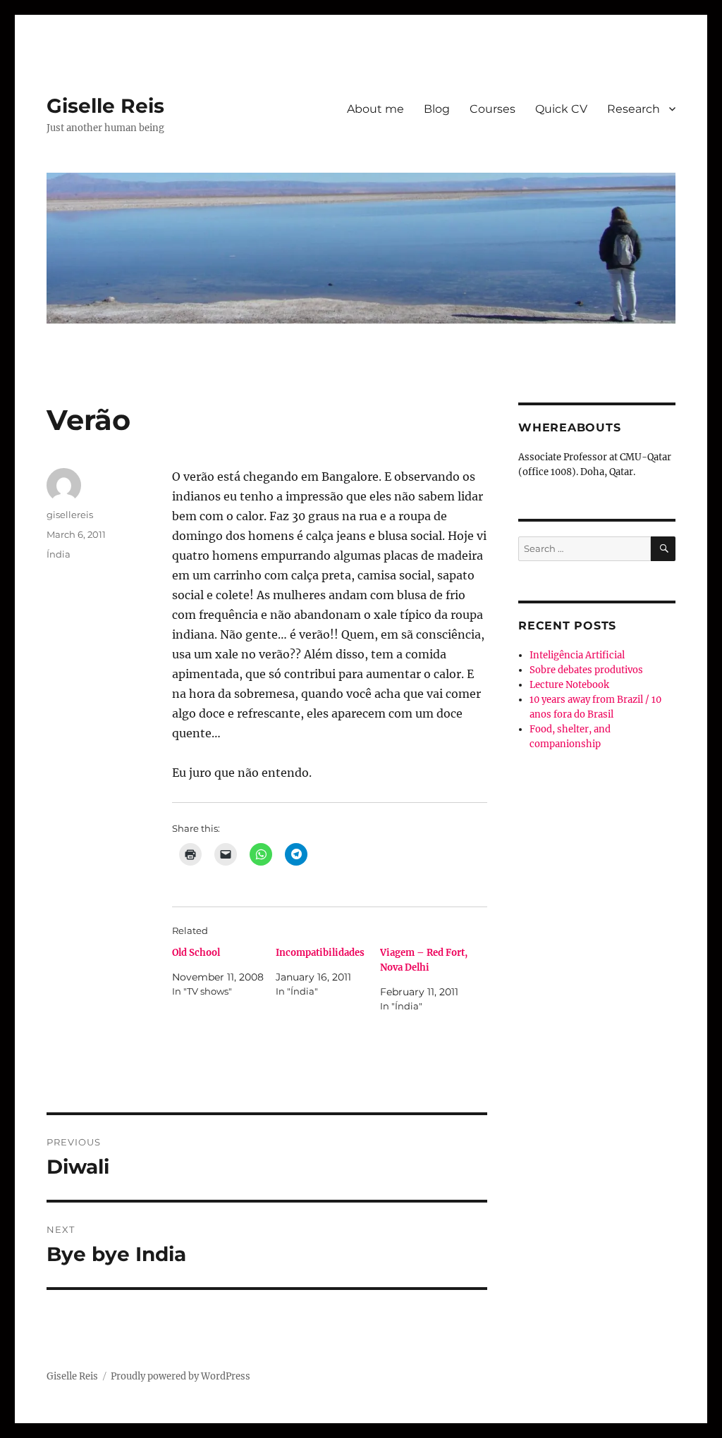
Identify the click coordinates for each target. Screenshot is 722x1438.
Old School (196, 953)
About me (375, 109)
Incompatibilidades (320, 953)
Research (633, 109)
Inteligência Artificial (577, 655)
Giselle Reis (105, 106)
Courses (492, 109)
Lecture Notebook (569, 685)
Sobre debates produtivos (586, 670)
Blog (437, 109)
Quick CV (561, 109)
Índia (59, 554)
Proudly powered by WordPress (180, 1376)
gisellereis (70, 514)
